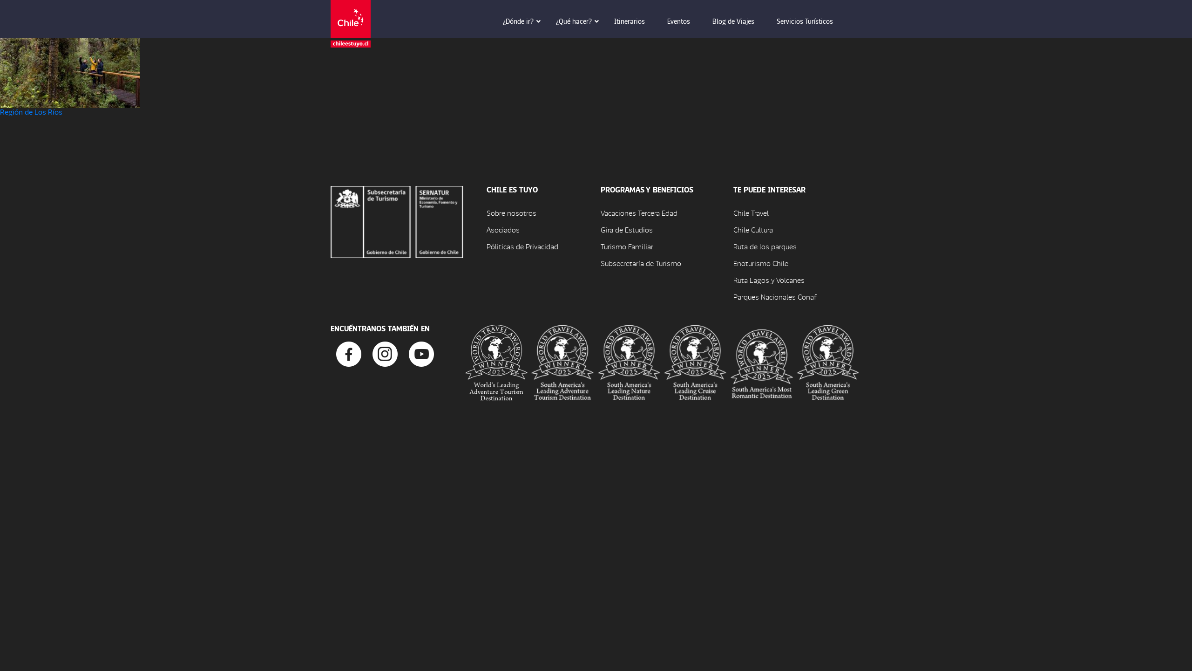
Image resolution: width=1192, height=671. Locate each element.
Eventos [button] (678, 21)
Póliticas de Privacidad (522, 246)
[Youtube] (421, 353)
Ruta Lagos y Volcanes (769, 280)
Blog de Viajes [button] (733, 21)
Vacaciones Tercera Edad (639, 213)
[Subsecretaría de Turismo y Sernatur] (397, 221)
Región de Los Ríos (31, 111)
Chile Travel (751, 213)
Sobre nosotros (511, 213)
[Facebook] (348, 353)
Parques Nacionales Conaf (774, 296)
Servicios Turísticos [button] (805, 21)
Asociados (503, 229)
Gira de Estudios (627, 229)
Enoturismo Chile (760, 263)
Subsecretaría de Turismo (641, 263)
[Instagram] (385, 353)
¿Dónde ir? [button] (518, 21)
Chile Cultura (753, 229)
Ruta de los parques (765, 246)
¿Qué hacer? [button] (574, 21)
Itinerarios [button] (629, 21)
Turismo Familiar (627, 246)
